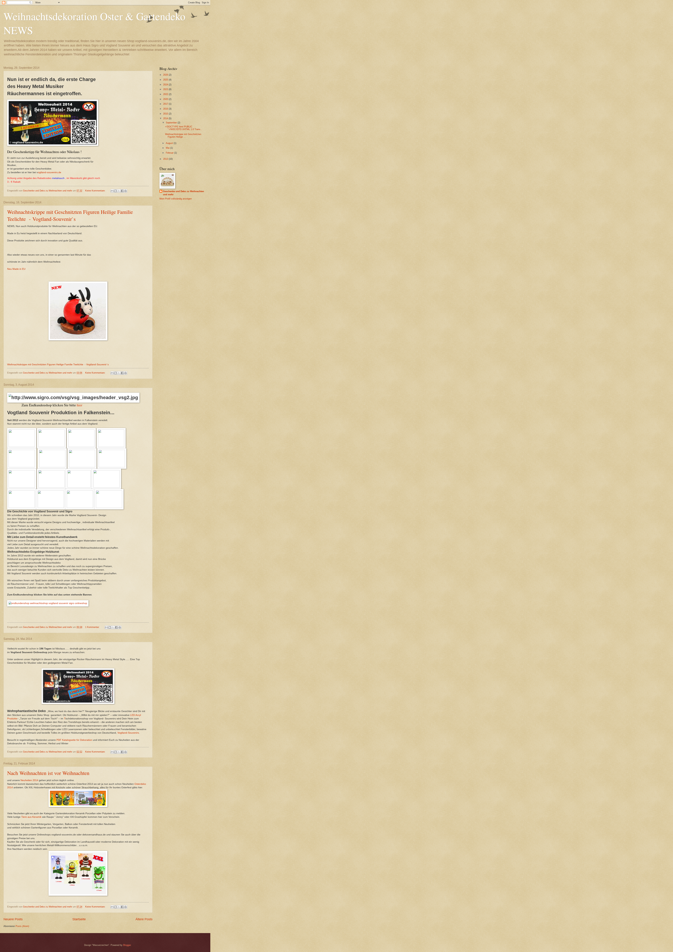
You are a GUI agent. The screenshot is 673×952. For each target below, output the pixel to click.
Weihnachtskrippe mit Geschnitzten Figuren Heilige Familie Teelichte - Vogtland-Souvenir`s (70, 215)
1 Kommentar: (92, 627)
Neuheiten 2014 (29, 780)
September (172, 122)
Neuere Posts (13, 919)
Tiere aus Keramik (31, 817)
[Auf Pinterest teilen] (125, 191)
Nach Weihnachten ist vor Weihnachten (48, 772)
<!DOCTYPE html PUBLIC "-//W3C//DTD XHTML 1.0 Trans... (183, 128)
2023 (166, 89)
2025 (166, 79)
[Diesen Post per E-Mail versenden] (112, 191)
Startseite (79, 919)
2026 (166, 74)
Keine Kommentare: (95, 190)
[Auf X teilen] (119, 191)
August (170, 143)
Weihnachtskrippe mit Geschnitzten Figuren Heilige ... (183, 135)
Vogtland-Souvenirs (128, 732)
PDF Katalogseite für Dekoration (74, 740)
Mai (168, 148)
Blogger (127, 945)
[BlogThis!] (115, 191)
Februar (170, 152)
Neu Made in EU (16, 269)
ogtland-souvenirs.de (49, 172)
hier (79, 405)
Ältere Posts (143, 919)
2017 (166, 104)
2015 (166, 113)
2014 (166, 118)
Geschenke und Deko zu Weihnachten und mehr (183, 193)
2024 (166, 84)
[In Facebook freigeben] (122, 191)
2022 (166, 94)
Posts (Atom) (22, 926)
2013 (166, 159)
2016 (166, 108)
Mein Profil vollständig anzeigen (175, 198)
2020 (166, 99)
